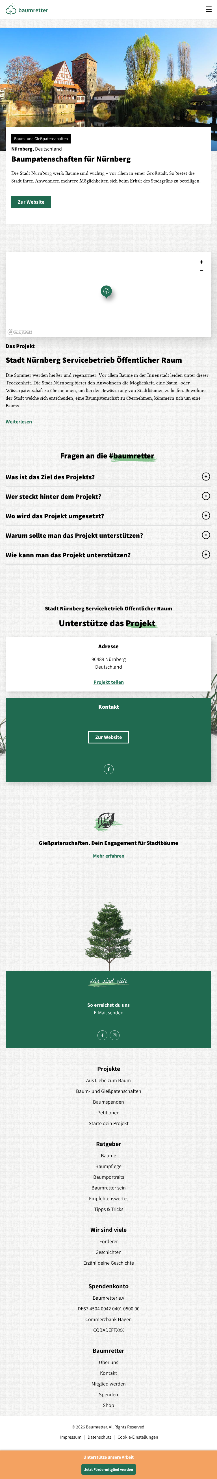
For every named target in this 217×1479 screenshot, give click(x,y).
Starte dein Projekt (109, 1123)
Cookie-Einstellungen (138, 1437)
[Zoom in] (202, 262)
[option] (108, 835)
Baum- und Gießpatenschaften (108, 1091)
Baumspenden (108, 1102)
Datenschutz (99, 1437)
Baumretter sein (109, 1187)
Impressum (70, 1437)
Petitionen (108, 1112)
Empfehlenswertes (108, 1198)
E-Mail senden (108, 1012)
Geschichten (108, 1252)
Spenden (108, 1394)
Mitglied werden (109, 1383)
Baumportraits (108, 1177)
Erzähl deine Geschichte (108, 1263)
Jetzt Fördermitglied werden (108, 1469)
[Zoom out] (202, 270)
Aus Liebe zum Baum (108, 1080)
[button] (31, 202)
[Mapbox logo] (19, 332)
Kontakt (108, 1373)
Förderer (108, 1241)
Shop (108, 1405)
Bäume (108, 1155)
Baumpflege (108, 1166)
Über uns (108, 1362)
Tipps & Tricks (108, 1209)
